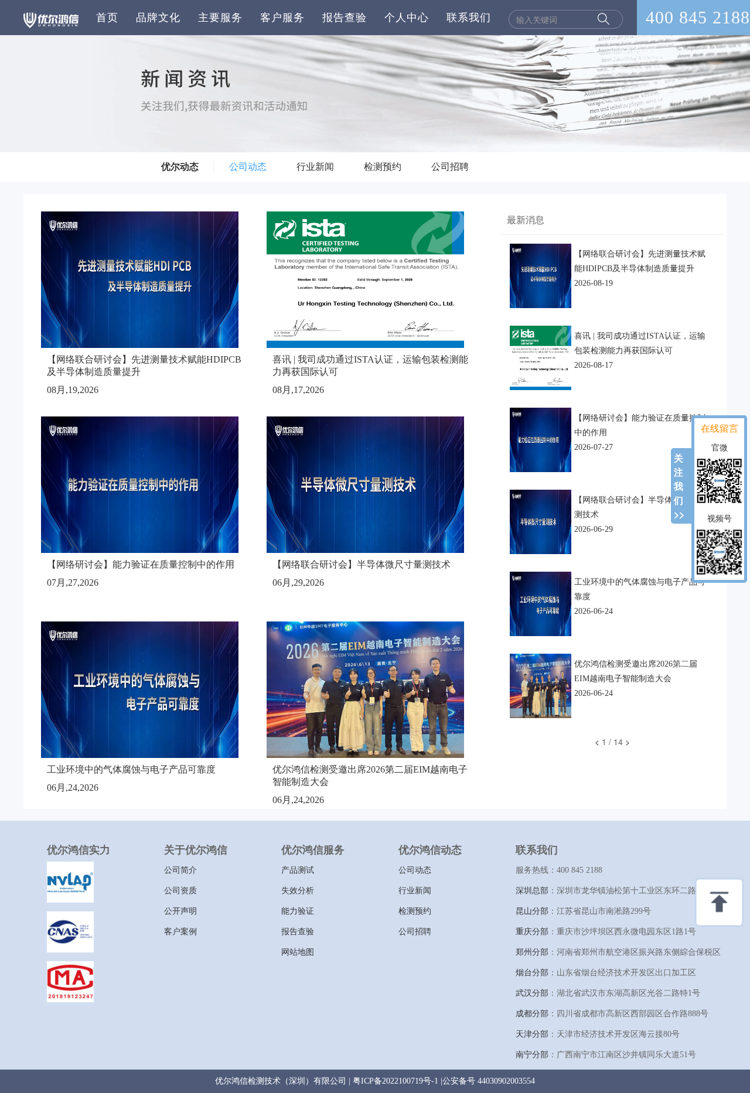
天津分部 (532, 1034)
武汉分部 (532, 993)
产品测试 (297, 870)
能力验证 (297, 911)
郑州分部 (532, 952)
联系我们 (468, 17)
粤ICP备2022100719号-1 (395, 1081)
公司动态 (248, 167)
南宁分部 (532, 1054)
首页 (107, 17)
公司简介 (180, 870)
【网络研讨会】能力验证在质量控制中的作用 (140, 564)
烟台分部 (532, 972)
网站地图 (297, 952)
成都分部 (532, 1013)
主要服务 (220, 17)
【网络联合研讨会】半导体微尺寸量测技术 (361, 564)
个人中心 (406, 17)
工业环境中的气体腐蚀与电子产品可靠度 (131, 769)
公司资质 (180, 890)
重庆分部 (532, 931)
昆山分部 (532, 911)
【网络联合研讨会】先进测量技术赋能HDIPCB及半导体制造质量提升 (639, 261)
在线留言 (719, 428)
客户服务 (282, 17)
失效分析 (297, 890)
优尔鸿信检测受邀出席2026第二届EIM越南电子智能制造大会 (635, 671)
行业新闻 (315, 167)
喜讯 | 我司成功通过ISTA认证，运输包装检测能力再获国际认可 (639, 343)
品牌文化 (158, 17)
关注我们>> (679, 486)
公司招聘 (450, 167)
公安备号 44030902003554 (488, 1081)
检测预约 (382, 167)
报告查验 (344, 17)
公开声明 (180, 911)
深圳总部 (532, 890)
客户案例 (180, 931)
